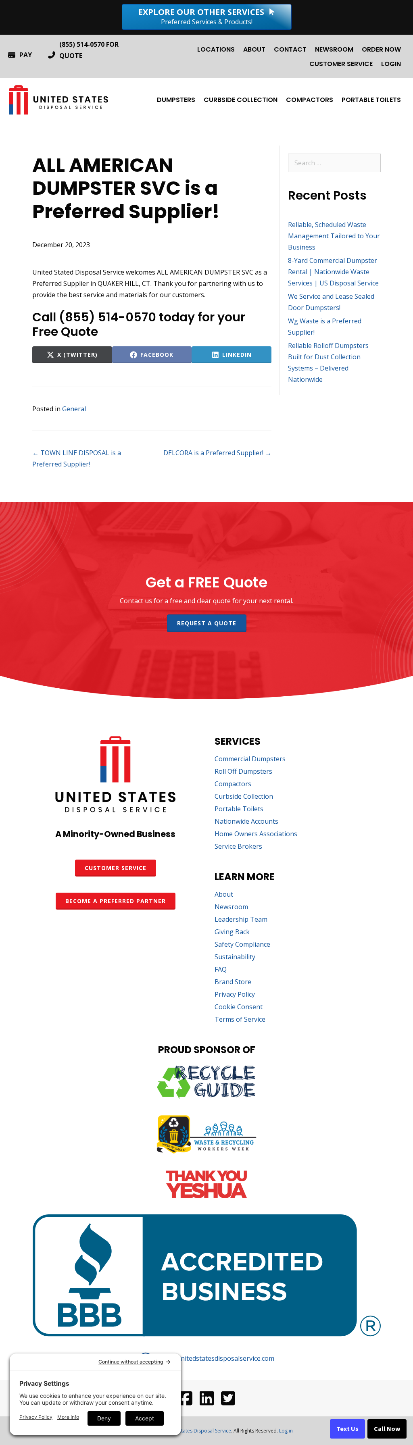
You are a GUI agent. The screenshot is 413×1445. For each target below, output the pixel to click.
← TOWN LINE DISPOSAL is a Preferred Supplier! (76, 458)
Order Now (381, 49)
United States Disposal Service (196, 1430)
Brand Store (233, 982)
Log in (286, 1430)
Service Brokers (238, 847)
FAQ (221, 970)
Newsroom (334, 49)
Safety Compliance (242, 945)
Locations (216, 49)
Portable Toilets (371, 99)
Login (391, 64)
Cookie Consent (239, 1007)
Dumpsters (176, 99)
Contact (290, 49)
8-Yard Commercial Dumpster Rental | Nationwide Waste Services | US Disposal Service (333, 271)
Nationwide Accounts (246, 822)
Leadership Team (241, 920)
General (74, 408)
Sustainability (235, 957)
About (254, 49)
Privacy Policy (235, 995)
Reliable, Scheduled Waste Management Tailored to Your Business (334, 236)
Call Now (387, 1428)
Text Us (347, 1428)
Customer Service (341, 64)
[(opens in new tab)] (206, 1096)
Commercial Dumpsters (250, 759)
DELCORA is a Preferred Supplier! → (217, 452)
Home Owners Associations (256, 834)
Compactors (309, 99)
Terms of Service (240, 1020)
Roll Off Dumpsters (243, 772)
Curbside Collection (240, 99)
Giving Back (232, 932)
